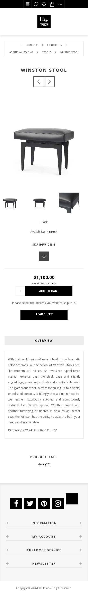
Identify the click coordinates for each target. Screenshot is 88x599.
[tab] (44, 340)
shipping (50, 283)
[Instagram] (58, 503)
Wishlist (44, 4)
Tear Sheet (44, 314)
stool (41, 464)
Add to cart (49, 291)
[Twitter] (30, 503)
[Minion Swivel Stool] (49, 81)
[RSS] (72, 498)
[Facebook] (16, 503)
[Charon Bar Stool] (38, 81)
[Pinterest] (44, 503)
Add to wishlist (44, 256)
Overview (44, 340)
